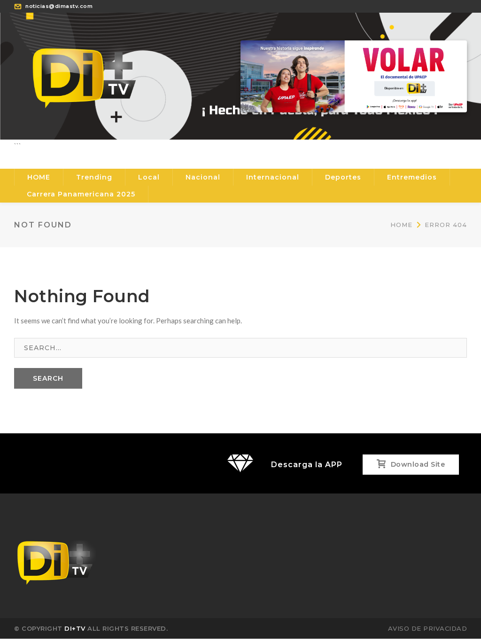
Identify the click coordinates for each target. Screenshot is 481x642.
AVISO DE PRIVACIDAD (427, 628)
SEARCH (48, 378)
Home (401, 224)
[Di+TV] (84, 75)
